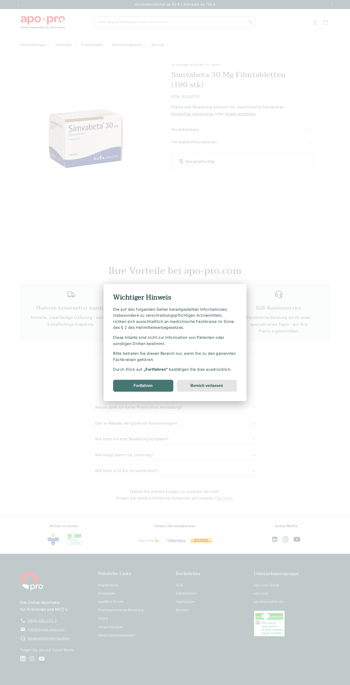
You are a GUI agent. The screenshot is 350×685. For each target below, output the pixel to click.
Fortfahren (143, 385)
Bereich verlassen (206, 385)
